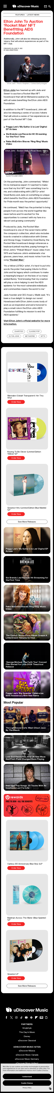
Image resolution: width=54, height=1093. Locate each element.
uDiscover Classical (27, 1041)
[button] (27, 378)
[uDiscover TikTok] (21, 1017)
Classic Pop (34, 331)
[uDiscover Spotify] (31, 1017)
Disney (27, 1036)
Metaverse (30, 336)
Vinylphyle (27, 1028)
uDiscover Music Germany (27, 1059)
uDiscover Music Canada (27, 1055)
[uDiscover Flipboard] (36, 1017)
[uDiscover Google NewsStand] (41, 1017)
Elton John (9, 90)
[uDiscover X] (11, 1017)
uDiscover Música (27, 1051)
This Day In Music (27, 1032)
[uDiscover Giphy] (46, 1017)
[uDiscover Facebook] (6, 1017)
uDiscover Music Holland (27, 1063)
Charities (18, 331)
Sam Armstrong (12, 50)
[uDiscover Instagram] (16, 1017)
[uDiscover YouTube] (26, 1017)
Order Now (16, 402)
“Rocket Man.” (16, 260)
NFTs (43, 336)
